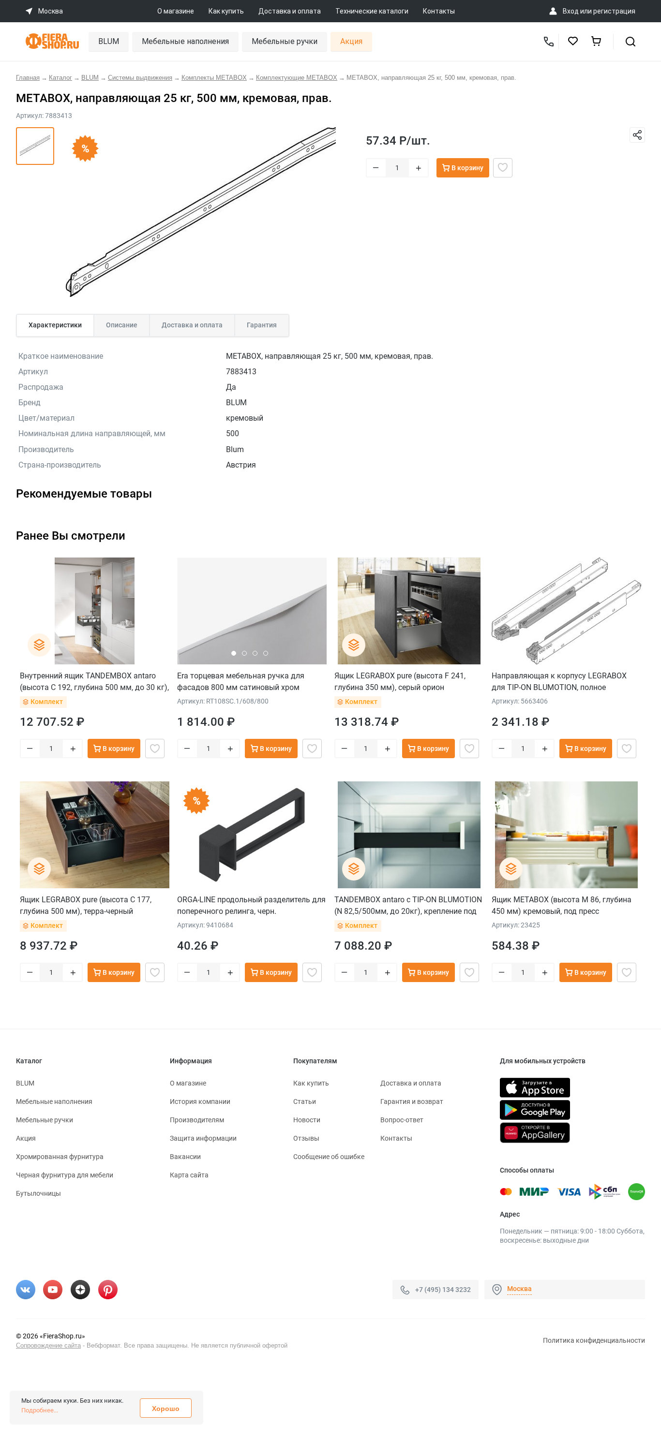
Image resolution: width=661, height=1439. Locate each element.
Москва (519, 1288)
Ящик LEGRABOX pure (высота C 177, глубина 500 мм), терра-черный (85, 905)
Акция (351, 41)
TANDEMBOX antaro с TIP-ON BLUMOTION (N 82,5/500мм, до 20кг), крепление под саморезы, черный (408, 905)
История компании (200, 1101)
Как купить (226, 11)
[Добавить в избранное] (502, 167)
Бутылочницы (38, 1193)
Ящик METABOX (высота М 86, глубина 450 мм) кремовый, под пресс (561, 905)
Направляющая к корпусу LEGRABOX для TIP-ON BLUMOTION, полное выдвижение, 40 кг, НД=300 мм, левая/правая (562, 681)
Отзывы (306, 1138)
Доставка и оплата (289, 11)
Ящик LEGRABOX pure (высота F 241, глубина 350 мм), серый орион (400, 681)
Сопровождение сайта (48, 1345)
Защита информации (203, 1138)
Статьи (304, 1101)
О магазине (175, 11)
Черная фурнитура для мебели (64, 1175)
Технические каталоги (371, 11)
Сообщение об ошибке (328, 1156)
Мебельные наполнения (185, 41)
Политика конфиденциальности (594, 1340)
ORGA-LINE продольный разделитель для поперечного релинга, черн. (251, 905)
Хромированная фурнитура (60, 1156)
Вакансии (185, 1156)
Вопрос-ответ (401, 1120)
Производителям (197, 1120)
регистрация (614, 11)
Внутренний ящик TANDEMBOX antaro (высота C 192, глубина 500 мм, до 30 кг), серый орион (94, 681)
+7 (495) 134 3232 (443, 1289)
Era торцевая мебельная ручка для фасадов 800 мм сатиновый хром (240, 681)
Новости (306, 1120)
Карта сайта (189, 1175)
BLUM (108, 41)
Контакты (439, 11)
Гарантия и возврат (411, 1101)
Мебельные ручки (284, 41)
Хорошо (166, 1408)
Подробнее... (39, 1410)
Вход (571, 11)
